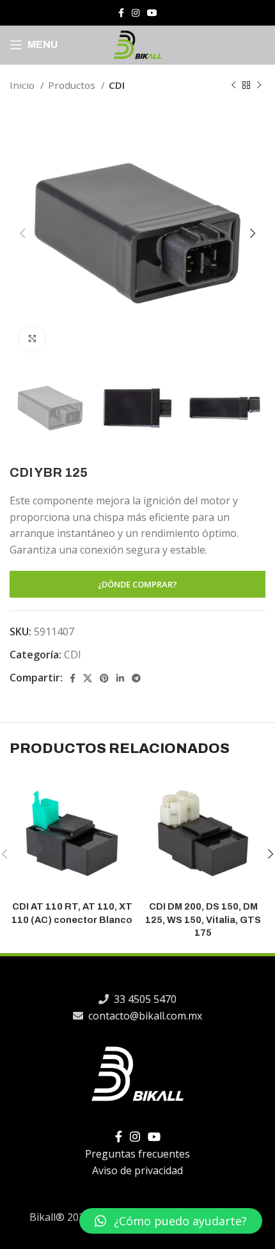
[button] (170, 1221)
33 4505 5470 (144, 999)
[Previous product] (233, 85)
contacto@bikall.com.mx (144, 1016)
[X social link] (87, 678)
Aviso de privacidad (137, 1170)
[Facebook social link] (121, 12)
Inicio (23, 85)
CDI (117, 85)
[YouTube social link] (152, 12)
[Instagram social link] (135, 12)
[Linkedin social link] (120, 678)
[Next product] (259, 85)
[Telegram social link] (136, 678)
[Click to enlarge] (32, 339)
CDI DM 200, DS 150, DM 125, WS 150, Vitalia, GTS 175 (203, 919)
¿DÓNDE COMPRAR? (137, 584)
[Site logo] (137, 43)
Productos (73, 85)
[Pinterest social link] (104, 678)
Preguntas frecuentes (137, 1154)
